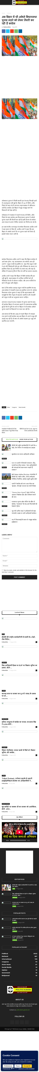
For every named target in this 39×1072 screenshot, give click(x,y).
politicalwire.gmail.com (23, 1010)
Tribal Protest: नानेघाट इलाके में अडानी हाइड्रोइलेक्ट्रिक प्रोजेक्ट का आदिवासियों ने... (17, 780)
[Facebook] (12, 1022)
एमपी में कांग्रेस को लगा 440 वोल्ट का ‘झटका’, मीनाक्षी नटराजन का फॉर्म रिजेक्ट (24, 484)
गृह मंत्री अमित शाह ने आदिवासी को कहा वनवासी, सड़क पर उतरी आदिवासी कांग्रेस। (24, 512)
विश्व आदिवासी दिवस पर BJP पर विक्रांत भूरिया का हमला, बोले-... (19, 666)
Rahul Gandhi (22, 407)
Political (9, 13)
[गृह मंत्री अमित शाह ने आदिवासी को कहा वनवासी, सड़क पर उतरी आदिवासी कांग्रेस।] (6, 513)
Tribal (3, 690)
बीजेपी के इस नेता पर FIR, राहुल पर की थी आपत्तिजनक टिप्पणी (28, 430)
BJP (3, 450)
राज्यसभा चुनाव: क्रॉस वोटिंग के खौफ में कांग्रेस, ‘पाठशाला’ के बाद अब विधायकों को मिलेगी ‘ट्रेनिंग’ (24, 504)
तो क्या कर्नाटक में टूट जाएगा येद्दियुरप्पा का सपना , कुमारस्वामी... (23, 937)
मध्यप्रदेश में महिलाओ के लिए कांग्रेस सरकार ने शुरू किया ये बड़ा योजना (10, 431)
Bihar (8, 407)
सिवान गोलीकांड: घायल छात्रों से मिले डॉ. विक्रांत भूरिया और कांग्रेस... (18, 751)
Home (3, 13)
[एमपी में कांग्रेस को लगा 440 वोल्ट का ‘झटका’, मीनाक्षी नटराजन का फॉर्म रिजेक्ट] (6, 486)
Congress (14, 407)
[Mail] (17, 1022)
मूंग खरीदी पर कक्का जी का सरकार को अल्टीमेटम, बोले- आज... (19, 808)
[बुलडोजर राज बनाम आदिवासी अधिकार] (6, 456)
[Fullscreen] (35, 840)
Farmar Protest (5, 804)
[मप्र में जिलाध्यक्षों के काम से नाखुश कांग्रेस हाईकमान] (6, 522)
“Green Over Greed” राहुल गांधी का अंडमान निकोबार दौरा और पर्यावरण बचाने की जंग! (24, 494)
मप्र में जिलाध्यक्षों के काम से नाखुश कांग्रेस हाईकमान (24, 520)
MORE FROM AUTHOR (26, 439)
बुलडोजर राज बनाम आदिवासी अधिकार (23, 454)
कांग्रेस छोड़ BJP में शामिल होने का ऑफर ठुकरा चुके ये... (24, 928)
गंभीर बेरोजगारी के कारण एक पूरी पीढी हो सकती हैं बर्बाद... (24, 920)
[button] (36, 2)
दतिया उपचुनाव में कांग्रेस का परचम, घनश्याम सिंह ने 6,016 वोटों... (19, 723)
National (4, 458)
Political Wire (7, 27)
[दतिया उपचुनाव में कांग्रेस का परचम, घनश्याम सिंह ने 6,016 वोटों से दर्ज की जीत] (19, 711)
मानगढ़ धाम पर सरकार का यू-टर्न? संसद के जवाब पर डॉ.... (19, 695)
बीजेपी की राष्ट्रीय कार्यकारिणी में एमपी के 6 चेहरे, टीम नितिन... (18, 638)
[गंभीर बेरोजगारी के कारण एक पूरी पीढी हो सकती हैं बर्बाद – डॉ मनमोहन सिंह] (6, 921)
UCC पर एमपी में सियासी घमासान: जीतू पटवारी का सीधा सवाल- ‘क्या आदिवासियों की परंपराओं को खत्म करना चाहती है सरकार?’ (24, 466)
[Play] (4, 840)
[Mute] (32, 840)
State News (5, 719)
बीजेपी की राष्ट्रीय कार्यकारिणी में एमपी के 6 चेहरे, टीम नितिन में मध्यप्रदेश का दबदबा (24, 446)
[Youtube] (27, 1022)
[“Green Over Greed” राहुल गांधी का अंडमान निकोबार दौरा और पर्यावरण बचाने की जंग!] (6, 494)
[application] (19, 832)
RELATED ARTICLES (12, 439)
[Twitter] (22, 1022)
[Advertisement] (19, 8)
